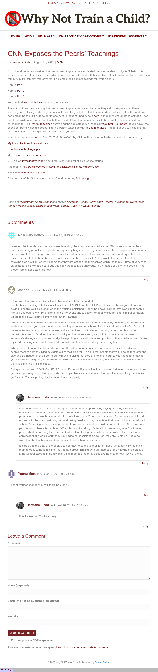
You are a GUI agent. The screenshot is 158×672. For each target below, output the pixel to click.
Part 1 (20, 84)
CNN (93, 201)
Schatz (47, 201)
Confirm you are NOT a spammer (32, 640)
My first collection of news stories (28, 143)
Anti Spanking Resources (80, 35)
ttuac (74, 205)
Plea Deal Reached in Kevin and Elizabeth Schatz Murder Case (60, 166)
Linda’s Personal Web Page (62, 3)
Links (105, 3)
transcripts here (33, 102)
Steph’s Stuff (90, 3)
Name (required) (18, 585)
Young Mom (27, 473)
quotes (38, 137)
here (96, 115)
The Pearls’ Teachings (126, 35)
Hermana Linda (38, 397)
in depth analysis (95, 127)
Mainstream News (31, 201)
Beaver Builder (102, 662)
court (100, 201)
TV (80, 205)
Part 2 (20, 90)
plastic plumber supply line (43, 205)
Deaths (109, 201)
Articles (45, 35)
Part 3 (20, 96)
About (29, 35)
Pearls (22, 205)
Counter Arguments (115, 123)
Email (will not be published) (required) (33, 600)
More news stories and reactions (27, 155)
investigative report (33, 160)
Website (13, 616)
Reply (144, 279)
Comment (14, 543)
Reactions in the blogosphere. (26, 149)
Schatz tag (82, 178)
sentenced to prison (33, 172)
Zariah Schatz (91, 205)
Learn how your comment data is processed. (83, 647)
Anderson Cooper (77, 201)
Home (15, 35)
